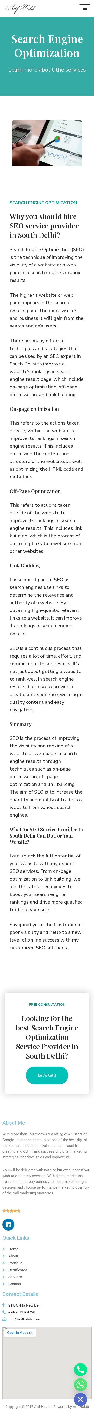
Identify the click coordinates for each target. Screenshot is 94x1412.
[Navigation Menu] (84, 8)
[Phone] (80, 1369)
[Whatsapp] (80, 1384)
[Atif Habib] (20, 8)
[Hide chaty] (80, 1399)
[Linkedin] (8, 1225)
